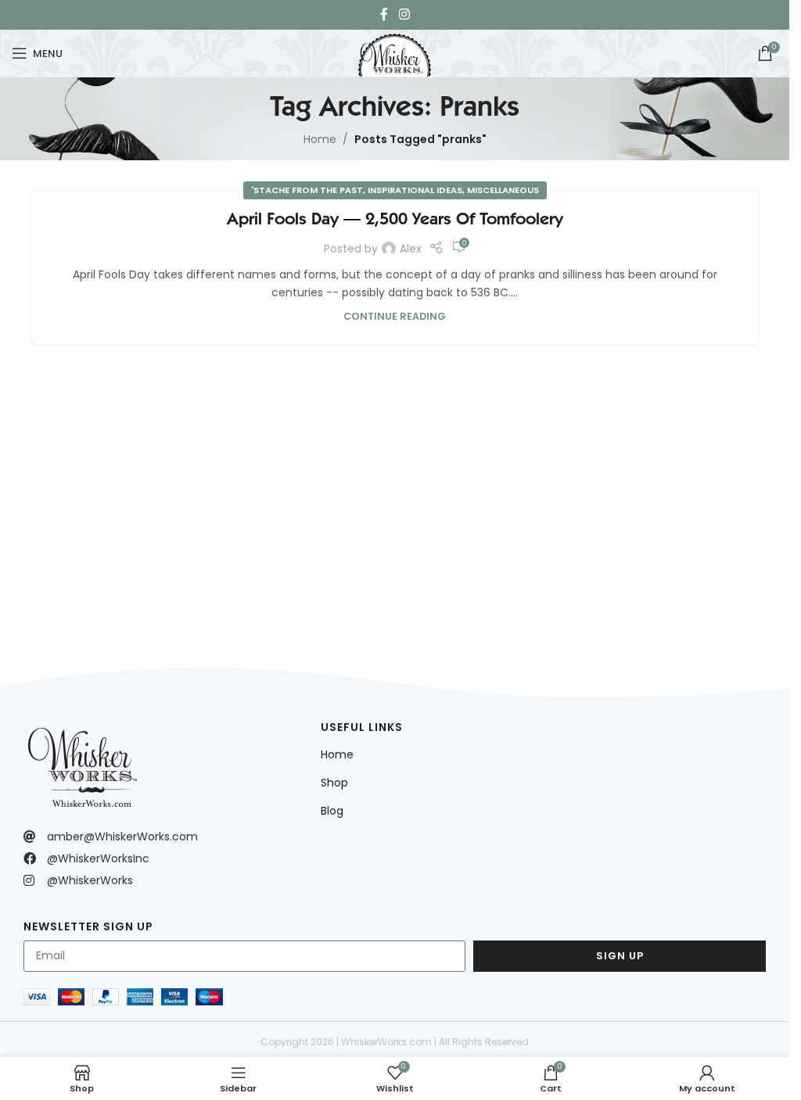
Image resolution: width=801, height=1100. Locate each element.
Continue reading (394, 316)
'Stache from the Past (307, 190)
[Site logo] (394, 51)
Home (320, 139)
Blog (332, 811)
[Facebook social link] (384, 14)
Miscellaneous (503, 190)
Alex (411, 248)
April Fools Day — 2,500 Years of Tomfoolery (395, 218)
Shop (334, 782)
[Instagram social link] (404, 14)
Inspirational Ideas (415, 190)
